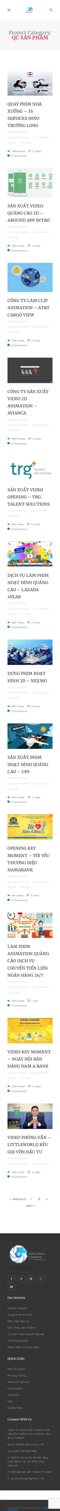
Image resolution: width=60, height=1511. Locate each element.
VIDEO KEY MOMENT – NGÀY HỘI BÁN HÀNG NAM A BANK (29, 1059)
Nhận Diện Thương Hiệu (23, 1347)
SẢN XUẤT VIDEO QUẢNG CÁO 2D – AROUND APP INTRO (29, 213)
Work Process (16, 1369)
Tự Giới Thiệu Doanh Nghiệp (26, 1334)
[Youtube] (12, 1287)
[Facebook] (12, 1279)
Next (29, 1205)
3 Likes (36, 151)
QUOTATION (15, 1407)
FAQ (10, 1401)
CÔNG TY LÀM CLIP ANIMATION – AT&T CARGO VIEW (29, 307)
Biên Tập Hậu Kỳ (19, 1321)
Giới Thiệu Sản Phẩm (21, 1327)
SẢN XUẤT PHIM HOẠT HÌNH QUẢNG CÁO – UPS (28, 764)
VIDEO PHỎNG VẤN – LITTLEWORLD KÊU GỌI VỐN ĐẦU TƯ (29, 1144)
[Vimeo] (21, 1279)
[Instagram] (41, 1279)
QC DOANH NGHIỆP (19, 137)
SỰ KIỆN (12, 143)
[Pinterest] (31, 1279)
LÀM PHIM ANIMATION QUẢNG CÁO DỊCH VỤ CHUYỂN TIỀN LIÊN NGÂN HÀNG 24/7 (28, 961)
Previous (19, 1199)
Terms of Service (19, 1382)
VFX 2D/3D (26, 143)
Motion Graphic (18, 1308)
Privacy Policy (17, 1375)
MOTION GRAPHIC (18, 132)
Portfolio (13, 1395)
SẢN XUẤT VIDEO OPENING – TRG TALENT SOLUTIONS (29, 497)
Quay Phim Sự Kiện (20, 1314)
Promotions (15, 1388)
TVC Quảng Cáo (18, 1340)
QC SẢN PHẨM (41, 137)
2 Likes (36, 245)
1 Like (35, 1000)
